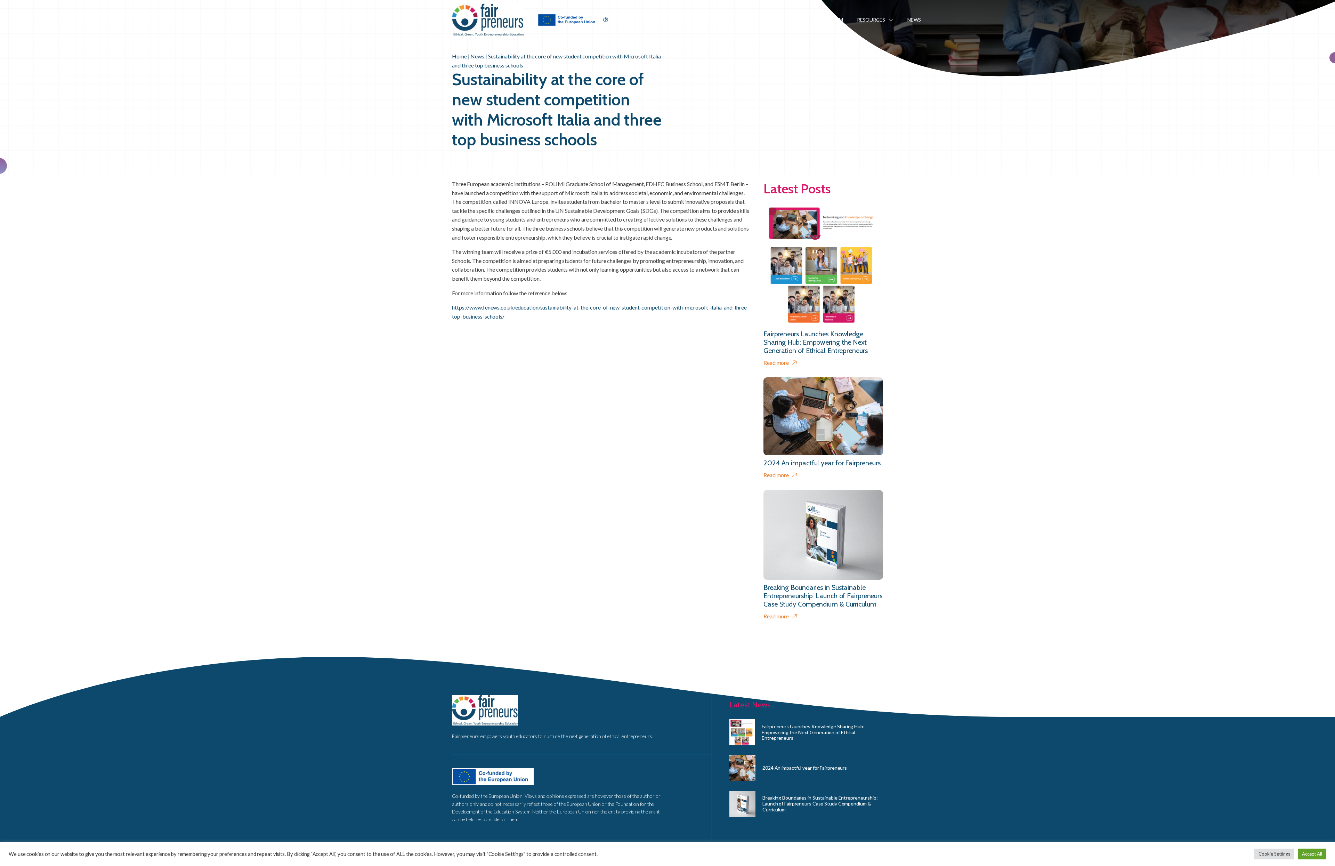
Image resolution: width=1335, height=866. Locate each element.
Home (459, 56)
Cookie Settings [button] (1274, 854)
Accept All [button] (1312, 854)
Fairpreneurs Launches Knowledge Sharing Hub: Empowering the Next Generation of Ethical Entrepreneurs (813, 732)
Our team (830, 20)
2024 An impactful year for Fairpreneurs (804, 768)
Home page (723, 20)
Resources (871, 20)
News (914, 20)
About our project (777, 20)
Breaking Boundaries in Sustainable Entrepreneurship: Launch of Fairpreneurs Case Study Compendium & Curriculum (820, 803)
